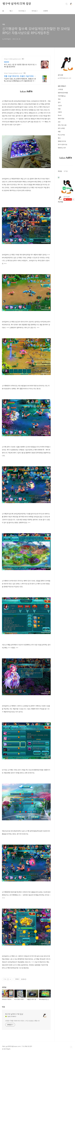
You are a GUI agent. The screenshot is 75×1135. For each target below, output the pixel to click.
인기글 (66, 171)
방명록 (45, 11)
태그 (11, 11)
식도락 (60, 106)
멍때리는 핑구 (62, 148)
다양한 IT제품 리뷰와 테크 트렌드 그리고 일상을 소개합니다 (22, 1021)
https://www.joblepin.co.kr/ (13, 73)
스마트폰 (60, 89)
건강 (59, 122)
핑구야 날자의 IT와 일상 (16, 3)
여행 (59, 109)
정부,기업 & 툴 (62, 125)
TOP (71, 1047)
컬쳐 (59, 102)
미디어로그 (22, 11)
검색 (66, 3)
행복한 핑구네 (62, 141)
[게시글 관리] (10, 979)
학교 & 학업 (61, 135)
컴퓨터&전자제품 (63, 93)
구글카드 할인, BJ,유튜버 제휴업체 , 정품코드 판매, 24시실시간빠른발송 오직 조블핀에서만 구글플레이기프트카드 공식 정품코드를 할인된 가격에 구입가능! (20, 80)
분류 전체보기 (62, 86)
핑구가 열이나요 (62, 144)
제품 (59, 131)
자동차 (60, 112)
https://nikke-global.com (12, 59)
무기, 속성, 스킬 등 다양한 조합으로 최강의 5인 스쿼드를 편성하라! (20, 65)
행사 (59, 138)
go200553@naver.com (64, 78)
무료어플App (62, 96)
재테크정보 (61, 119)
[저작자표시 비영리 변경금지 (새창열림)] (23, 979)
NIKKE (6, 62)
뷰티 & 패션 (61, 128)
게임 (59, 99)
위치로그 (35, 11)
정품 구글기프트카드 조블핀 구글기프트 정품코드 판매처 (20, 76)
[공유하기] (8, 979)
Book (59, 115)
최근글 (60, 171)
